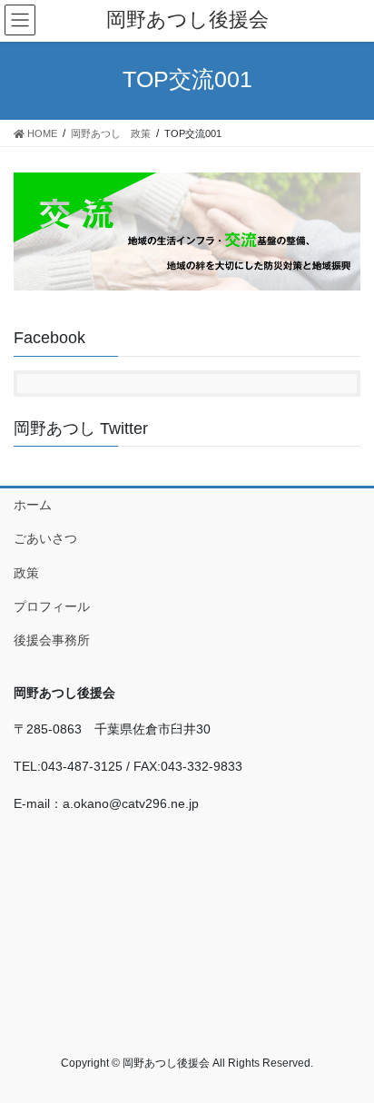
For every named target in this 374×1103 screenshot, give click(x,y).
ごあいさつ (45, 538)
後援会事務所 (52, 640)
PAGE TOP (347, 1054)
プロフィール (52, 606)
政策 (26, 573)
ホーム (33, 504)
